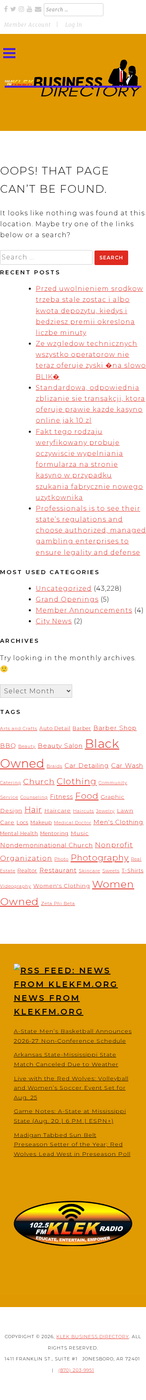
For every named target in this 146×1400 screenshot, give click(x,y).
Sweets (111, 871)
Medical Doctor (72, 822)
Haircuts (83, 811)
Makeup (41, 822)
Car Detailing (86, 765)
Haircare (57, 810)
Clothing (77, 781)
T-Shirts (133, 870)
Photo (61, 859)
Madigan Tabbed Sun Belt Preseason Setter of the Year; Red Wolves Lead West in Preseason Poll (72, 1144)
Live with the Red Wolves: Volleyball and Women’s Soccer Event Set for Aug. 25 (71, 1088)
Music (80, 833)
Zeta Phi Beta (58, 903)
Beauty (27, 746)
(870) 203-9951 (76, 1370)
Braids (54, 766)
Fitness (61, 796)
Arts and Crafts (18, 728)
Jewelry (105, 811)
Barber (82, 728)
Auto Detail (55, 728)
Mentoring (54, 833)
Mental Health (19, 833)
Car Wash (127, 765)
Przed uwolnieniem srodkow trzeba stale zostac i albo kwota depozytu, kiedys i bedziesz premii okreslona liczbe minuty (89, 311)
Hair (33, 810)
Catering (10, 782)
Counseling (34, 797)
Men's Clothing (118, 822)
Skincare (89, 871)
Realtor (27, 870)
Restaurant (58, 870)
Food (87, 795)
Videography (15, 886)
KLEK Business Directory (92, 1336)
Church (39, 781)
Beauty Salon (60, 745)
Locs (22, 822)
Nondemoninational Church (46, 845)
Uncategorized (64, 588)
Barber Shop (115, 728)
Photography (100, 858)
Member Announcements (84, 610)
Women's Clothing (61, 885)
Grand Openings (67, 599)
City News (54, 621)
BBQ (8, 745)
